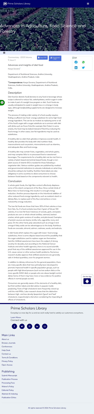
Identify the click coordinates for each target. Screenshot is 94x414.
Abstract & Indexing (10, 394)
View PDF (43, 58)
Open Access (7, 365)
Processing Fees (8, 383)
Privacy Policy (7, 361)
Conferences (7, 347)
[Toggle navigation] (88, 4)
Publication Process (10, 379)
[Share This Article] (76, 62)
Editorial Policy (8, 390)
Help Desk (6, 350)
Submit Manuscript (9, 376)
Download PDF (56, 58)
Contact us (6, 354)
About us (5, 339)
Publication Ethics (9, 398)
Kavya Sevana (14, 69)
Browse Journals (8, 343)
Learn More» (16, 317)
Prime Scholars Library (18, 4)
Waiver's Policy (8, 387)
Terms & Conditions (10, 358)
